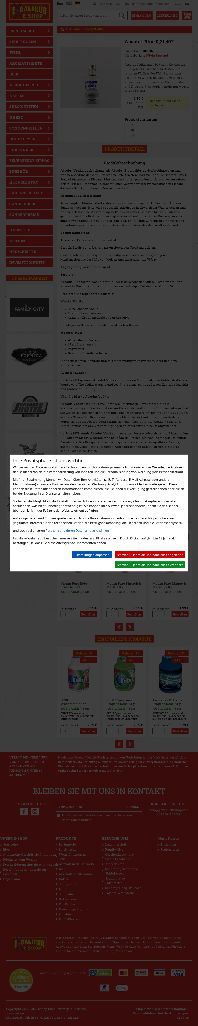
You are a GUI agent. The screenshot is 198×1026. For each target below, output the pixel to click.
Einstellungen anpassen (92, 555)
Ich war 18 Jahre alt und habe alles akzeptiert (150, 565)
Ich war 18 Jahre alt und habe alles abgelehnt (150, 555)
